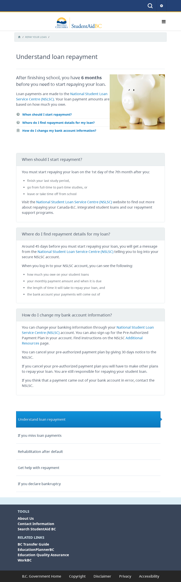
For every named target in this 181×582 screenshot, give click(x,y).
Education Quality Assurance (43, 554)
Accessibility (149, 576)
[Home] (80, 22)
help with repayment (38, 467)
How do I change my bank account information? (58, 130)
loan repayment (42, 419)
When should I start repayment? (46, 114)
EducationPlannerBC (36, 549)
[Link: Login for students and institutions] (162, 5)
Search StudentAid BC (37, 529)
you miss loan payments (40, 435)
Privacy (125, 576)
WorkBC (25, 560)
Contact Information (36, 523)
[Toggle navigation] (163, 22)
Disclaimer (102, 576)
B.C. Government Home (41, 576)
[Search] (150, 5)
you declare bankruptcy (39, 483)
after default (40, 451)
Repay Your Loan (36, 37)
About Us (26, 518)
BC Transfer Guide (33, 544)
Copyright (77, 576)
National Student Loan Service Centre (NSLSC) (74, 202)
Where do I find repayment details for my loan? (58, 123)
